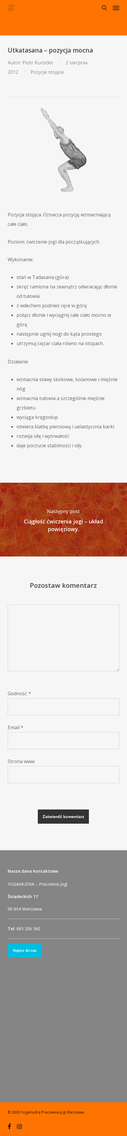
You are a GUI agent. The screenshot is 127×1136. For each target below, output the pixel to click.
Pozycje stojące (47, 72)
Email (15, 727)
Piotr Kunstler (37, 62)
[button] (116, 8)
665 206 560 (28, 928)
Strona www (21, 761)
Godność (19, 693)
